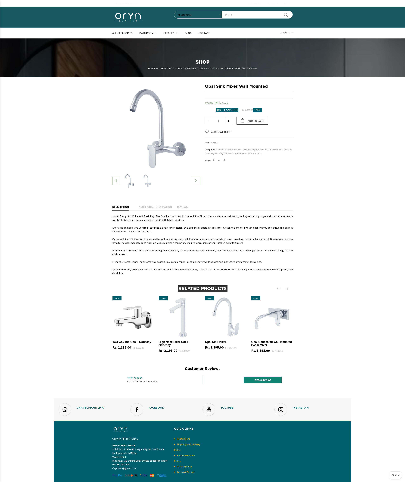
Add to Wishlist (221, 131)
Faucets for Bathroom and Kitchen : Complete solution (242, 149)
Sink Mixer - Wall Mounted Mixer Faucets (242, 153)
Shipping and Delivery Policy (187, 447)
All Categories (122, 33)
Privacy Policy (184, 466)
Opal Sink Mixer (215, 341)
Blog (188, 33)
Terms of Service (186, 472)
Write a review (263, 379)
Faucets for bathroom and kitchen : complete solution (189, 68)
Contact (204, 33)
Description (120, 207)
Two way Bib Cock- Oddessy (131, 341)
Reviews (182, 207)
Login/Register (254, 3)
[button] (272, 3)
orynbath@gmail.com (127, 3)
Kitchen (169, 33)
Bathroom (146, 33)
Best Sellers (183, 438)
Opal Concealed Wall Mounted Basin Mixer (271, 343)
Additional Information (155, 207)
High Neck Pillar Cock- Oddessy (174, 343)
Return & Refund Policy (184, 458)
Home (151, 68)
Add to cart (256, 121)
